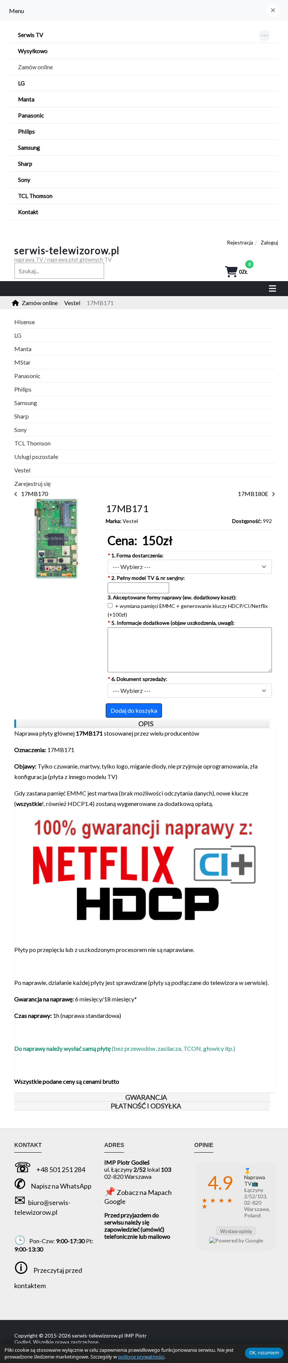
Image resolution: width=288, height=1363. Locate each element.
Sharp (21, 416)
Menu (16, 10)
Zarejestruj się (32, 483)
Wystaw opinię (236, 1231)
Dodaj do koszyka (134, 710)
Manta (23, 348)
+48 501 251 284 (60, 1169)
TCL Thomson (32, 443)
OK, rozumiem (264, 1353)
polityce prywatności (141, 1356)
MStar (22, 362)
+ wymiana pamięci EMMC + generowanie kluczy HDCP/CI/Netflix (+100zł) (188, 610)
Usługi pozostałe (36, 456)
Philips (23, 389)
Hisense (24, 321)
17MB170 (34, 493)
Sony (20, 429)
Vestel (130, 521)
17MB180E (253, 493)
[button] (273, 10)
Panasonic (27, 375)
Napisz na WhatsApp (61, 1186)
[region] (141, 723)
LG (17, 335)
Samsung (25, 402)
